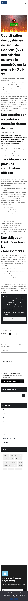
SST (5, 469)
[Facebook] (12, 334)
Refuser (16, 598)
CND (14, 409)
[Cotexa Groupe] (4, 2)
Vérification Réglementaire (14, 438)
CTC (14, 413)
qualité (20, 465)
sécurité (8, 330)
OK (11, 598)
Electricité (14, 422)
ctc (20, 455)
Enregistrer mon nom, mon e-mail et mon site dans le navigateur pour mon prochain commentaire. (14, 375)
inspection (14, 462)
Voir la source (6, 93)
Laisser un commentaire (10, 381)
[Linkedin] (18, 334)
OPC (14, 465)
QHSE (4, 12)
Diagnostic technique (14, 417)
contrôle (6, 455)
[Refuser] (26, 596)
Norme (20, 462)
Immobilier (14, 430)
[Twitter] (15, 334)
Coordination (13, 455)
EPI (12, 458)
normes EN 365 (7, 465)
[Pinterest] (21, 334)
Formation (14, 426)
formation (18, 458)
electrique (6, 458)
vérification (18, 469)
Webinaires (14, 442)
